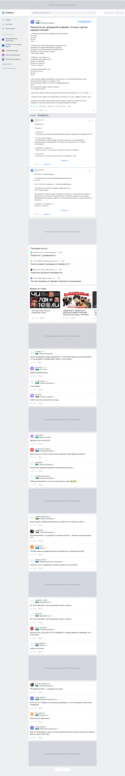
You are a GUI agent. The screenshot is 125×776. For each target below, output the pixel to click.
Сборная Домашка (47, 23)
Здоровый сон (45, 602)
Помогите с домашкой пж (43, 255)
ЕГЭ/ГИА (43, 369)
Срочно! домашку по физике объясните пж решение (55, 281)
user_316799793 (38, 261)
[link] (45, 306)
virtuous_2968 (37, 278)
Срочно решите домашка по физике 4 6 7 (50, 264)
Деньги (42, 548)
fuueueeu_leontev (38, 252)
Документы (43, 715)
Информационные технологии (51, 562)
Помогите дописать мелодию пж (46, 273)
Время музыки (49, 269)
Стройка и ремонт (47, 397)
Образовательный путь (51, 261)
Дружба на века (47, 278)
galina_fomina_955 (38, 269)
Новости (43, 645)
